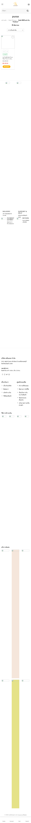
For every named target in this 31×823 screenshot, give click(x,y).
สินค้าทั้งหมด (13, 20)
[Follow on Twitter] (7, 374)
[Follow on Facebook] (2, 374)
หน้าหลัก (4, 20)
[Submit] (27, 10)
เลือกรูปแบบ (6, 66)
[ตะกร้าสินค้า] (29, 4)
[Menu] (2, 4)
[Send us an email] (9, 374)
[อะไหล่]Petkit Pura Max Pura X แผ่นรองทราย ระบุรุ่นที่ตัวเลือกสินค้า (8, 58)
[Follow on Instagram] (4, 374)
